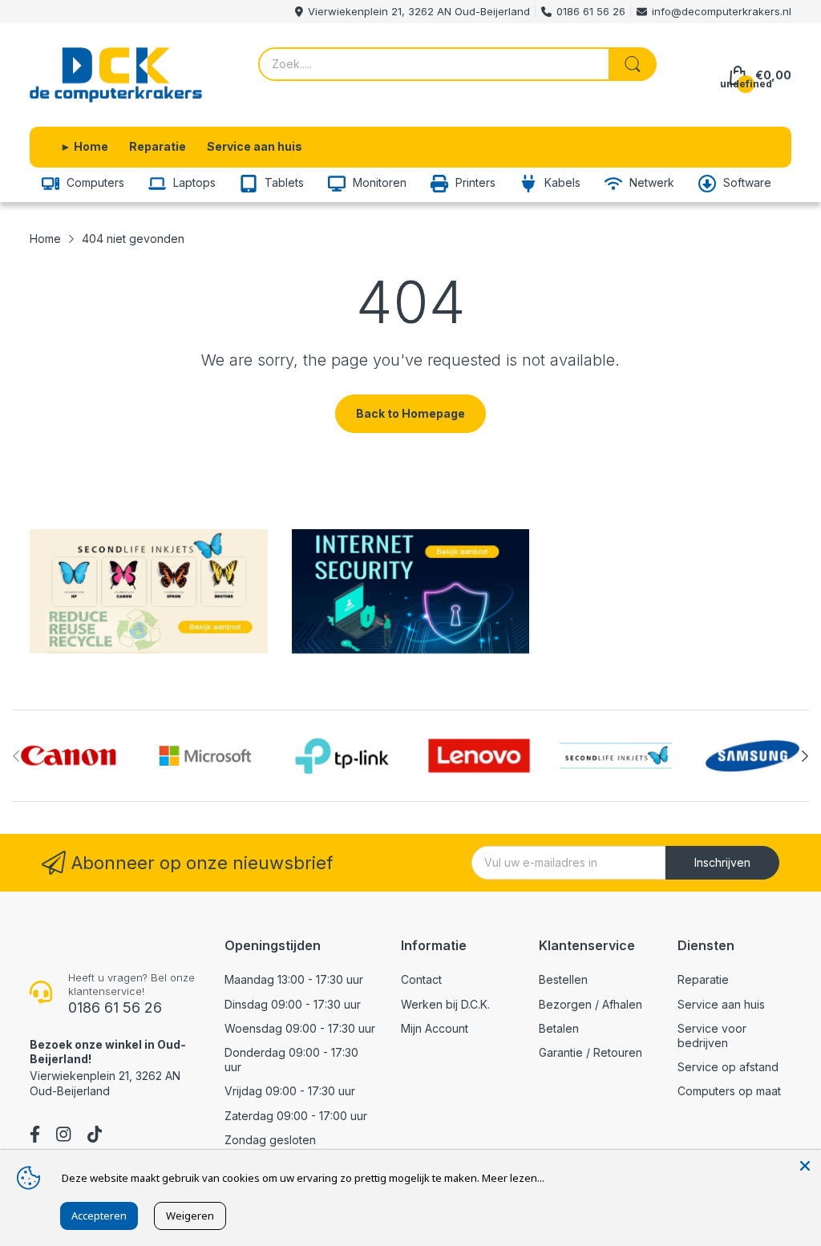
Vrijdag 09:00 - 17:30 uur (289, 1091)
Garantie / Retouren (590, 1052)
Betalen (559, 1028)
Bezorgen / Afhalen (590, 1004)
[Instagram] (63, 1136)
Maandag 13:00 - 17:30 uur (293, 979)
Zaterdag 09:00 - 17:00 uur (295, 1116)
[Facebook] (35, 1136)
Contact (421, 979)
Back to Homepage (410, 413)
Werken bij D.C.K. (445, 1004)
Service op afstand (728, 1067)
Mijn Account (434, 1028)
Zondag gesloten (270, 1140)
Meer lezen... (513, 1178)
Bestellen (563, 979)
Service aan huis (721, 1004)
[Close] (805, 1166)
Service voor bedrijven (711, 1035)
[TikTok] (94, 1136)
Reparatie (703, 979)
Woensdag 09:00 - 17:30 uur (299, 1028)
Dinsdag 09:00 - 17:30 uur (292, 1004)
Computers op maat (729, 1091)
